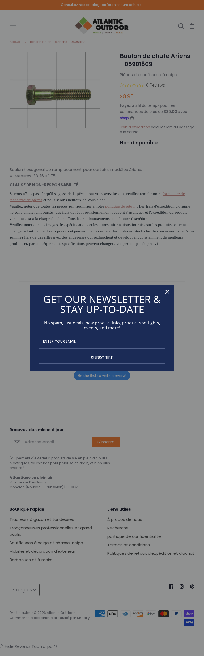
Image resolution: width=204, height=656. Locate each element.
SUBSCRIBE (102, 358)
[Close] (167, 291)
